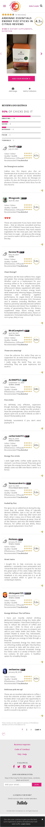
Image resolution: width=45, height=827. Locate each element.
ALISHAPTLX (15, 380)
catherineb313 (16, 436)
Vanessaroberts (17, 483)
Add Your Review (20, 78)
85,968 (28, 593)
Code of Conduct (22, 749)
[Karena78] (5, 254)
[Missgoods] (5, 200)
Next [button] (42, 54)
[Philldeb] (5, 541)
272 (27, 331)
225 (19, 147)
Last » (38, 729)
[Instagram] (24, 767)
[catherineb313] (5, 438)
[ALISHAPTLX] (5, 382)
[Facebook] (14, 767)
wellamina (14, 669)
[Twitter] (19, 767)
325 (24, 380)
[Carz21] (5, 148)
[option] (22, 53)
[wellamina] (5, 671)
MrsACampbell (16, 330)
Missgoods (14, 198)
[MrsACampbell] (5, 332)
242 (22, 252)
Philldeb (13, 539)
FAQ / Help (22, 754)
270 (27, 436)
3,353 (24, 198)
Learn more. (26, 824)
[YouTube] (30, 767)
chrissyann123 (16, 593)
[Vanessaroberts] (5, 485)
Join (37, 785)
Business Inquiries (22, 744)
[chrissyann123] (5, 595)
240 (21, 539)
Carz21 (12, 146)
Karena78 (13, 252)
